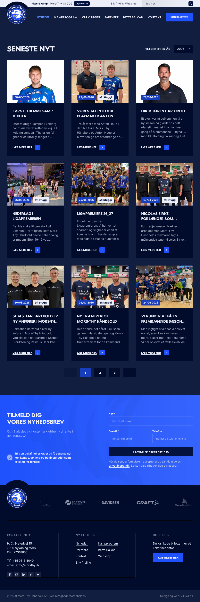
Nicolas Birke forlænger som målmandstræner (159, 216)
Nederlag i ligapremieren (26, 216)
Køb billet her (168, 557)
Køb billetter (179, 17)
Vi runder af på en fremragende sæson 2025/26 (161, 319)
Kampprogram (65, 17)
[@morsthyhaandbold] (31, 574)
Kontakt (154, 17)
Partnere (112, 17)
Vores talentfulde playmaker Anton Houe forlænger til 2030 (96, 114)
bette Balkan (133, 17)
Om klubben (91, 17)
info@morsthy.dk (27, 565)
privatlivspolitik (119, 465)
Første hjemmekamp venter (32, 113)
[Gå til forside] (17, 498)
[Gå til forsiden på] (17, 14)
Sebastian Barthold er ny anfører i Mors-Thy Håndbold (35, 319)
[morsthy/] (17, 574)
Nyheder (43, 17)
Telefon (157, 431)
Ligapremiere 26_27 (95, 213)
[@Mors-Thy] (38, 574)
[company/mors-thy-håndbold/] (24, 574)
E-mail (114, 431)
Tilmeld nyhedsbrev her (151, 451)
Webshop (131, 3)
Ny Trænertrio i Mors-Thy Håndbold (97, 318)
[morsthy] (9, 574)
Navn (112, 413)
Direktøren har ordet (163, 111)
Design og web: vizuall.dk (176, 596)
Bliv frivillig (117, 3)
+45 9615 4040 (23, 560)
